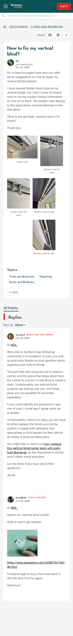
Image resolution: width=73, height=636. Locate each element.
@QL (14, 344)
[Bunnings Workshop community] (17, 6)
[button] (10, 62)
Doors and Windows (21, 282)
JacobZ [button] (20, 334)
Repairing (46, 277)
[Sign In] (64, 6)
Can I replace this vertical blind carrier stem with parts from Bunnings (34, 448)
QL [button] (17, 60)
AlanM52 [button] (21, 497)
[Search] (3, 15)
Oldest (19, 325)
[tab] (11, 307)
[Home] (5, 26)
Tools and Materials (21, 277)
